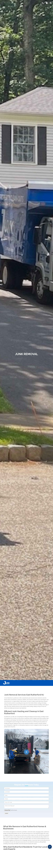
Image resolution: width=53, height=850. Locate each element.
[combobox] (26, 802)
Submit (6, 813)
